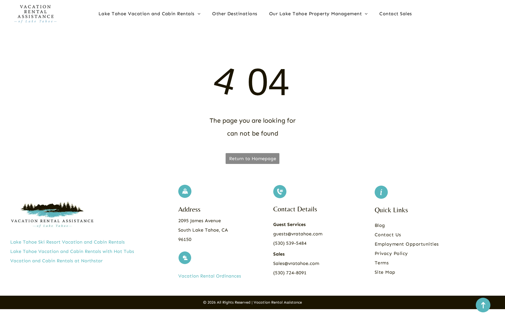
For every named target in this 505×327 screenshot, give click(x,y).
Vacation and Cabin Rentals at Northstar (56, 260)
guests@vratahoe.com (297, 234)
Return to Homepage (252, 158)
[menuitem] (149, 14)
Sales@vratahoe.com (296, 263)
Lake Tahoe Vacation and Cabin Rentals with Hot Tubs (72, 251)
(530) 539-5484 (290, 243)
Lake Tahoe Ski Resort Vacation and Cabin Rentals (67, 242)
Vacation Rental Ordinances (209, 276)
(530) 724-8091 (290, 272)
